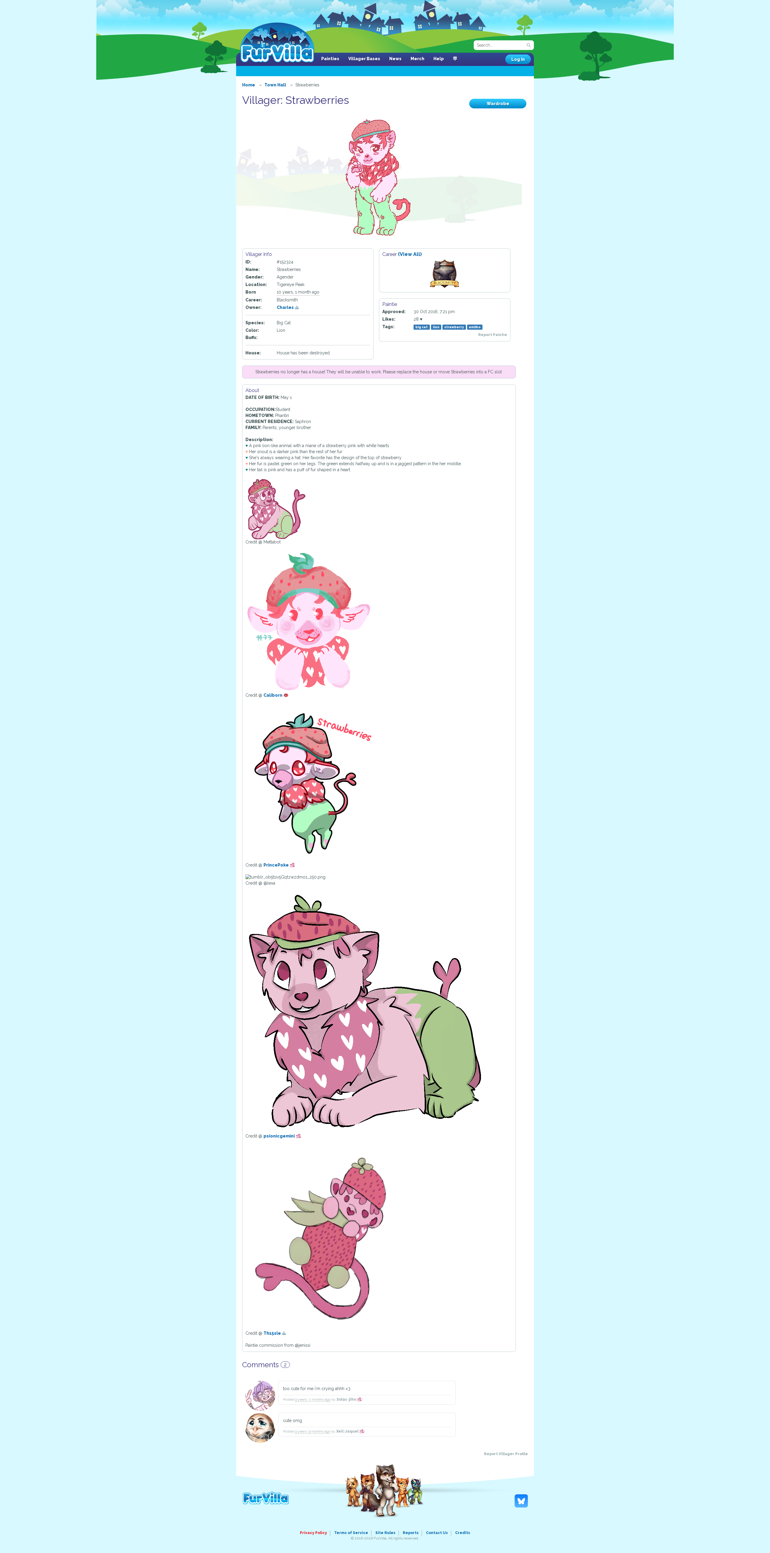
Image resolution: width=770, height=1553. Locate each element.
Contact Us (437, 1533)
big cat (421, 327)
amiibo (475, 327)
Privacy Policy (313, 1533)
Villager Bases (364, 58)
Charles (286, 307)
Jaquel (352, 1431)
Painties (330, 58)
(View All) (410, 254)
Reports (411, 1533)
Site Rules (385, 1533)
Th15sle (272, 1333)
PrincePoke (276, 865)
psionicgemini (279, 1136)
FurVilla (277, 43)
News (395, 58)
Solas (342, 1399)
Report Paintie (492, 335)
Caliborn (273, 695)
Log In (518, 59)
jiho (353, 1399)
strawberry (454, 327)
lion (436, 327)
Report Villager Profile (506, 1454)
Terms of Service (351, 1533)
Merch (417, 58)
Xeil (339, 1431)
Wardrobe (498, 103)
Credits (462, 1533)
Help (438, 58)
